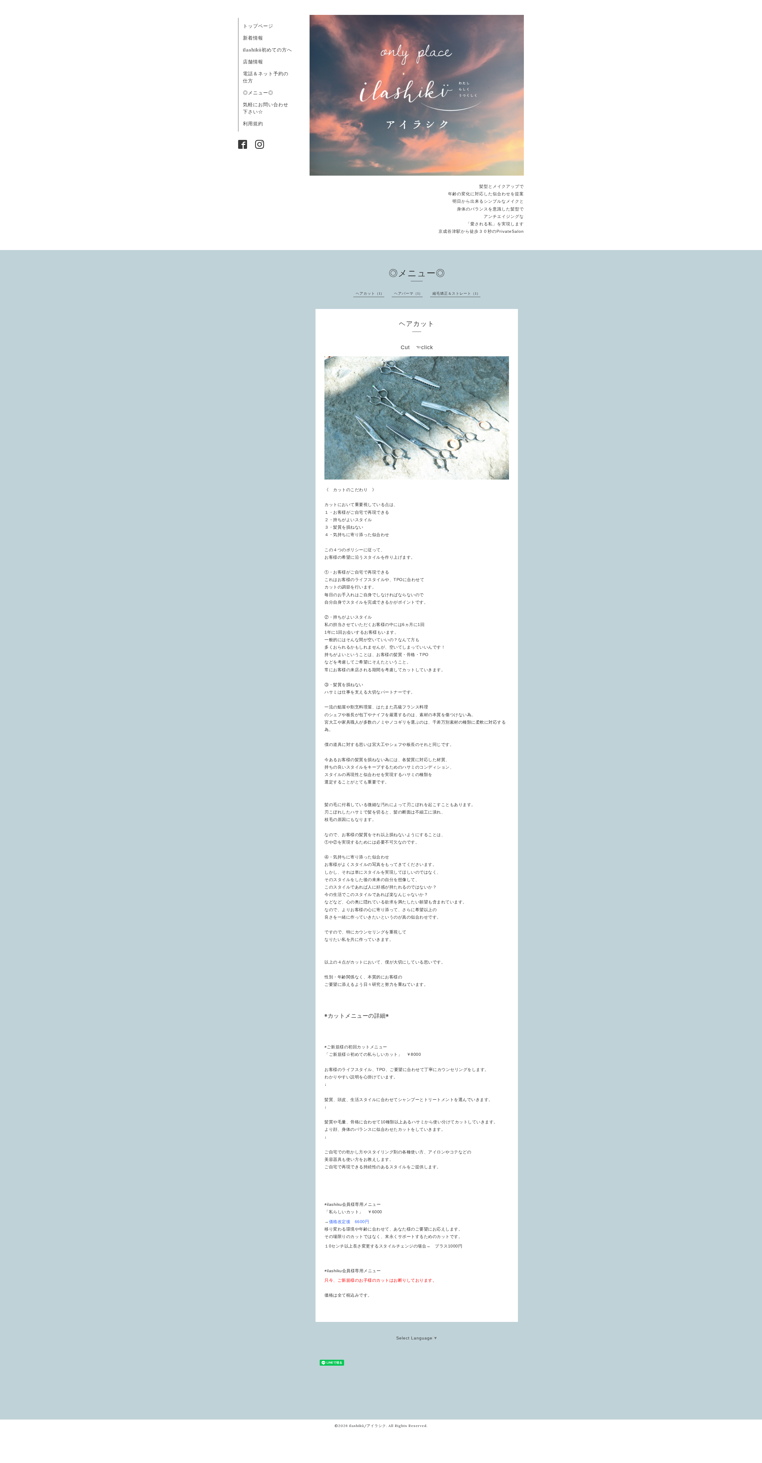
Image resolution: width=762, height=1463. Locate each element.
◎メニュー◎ (258, 93)
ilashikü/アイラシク (367, 1425)
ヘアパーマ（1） (408, 293)
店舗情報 (253, 62)
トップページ (258, 26)
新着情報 (253, 38)
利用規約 (253, 124)
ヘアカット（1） (370, 293)
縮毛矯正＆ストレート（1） (456, 293)
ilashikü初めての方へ (267, 50)
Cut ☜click (417, 347)
